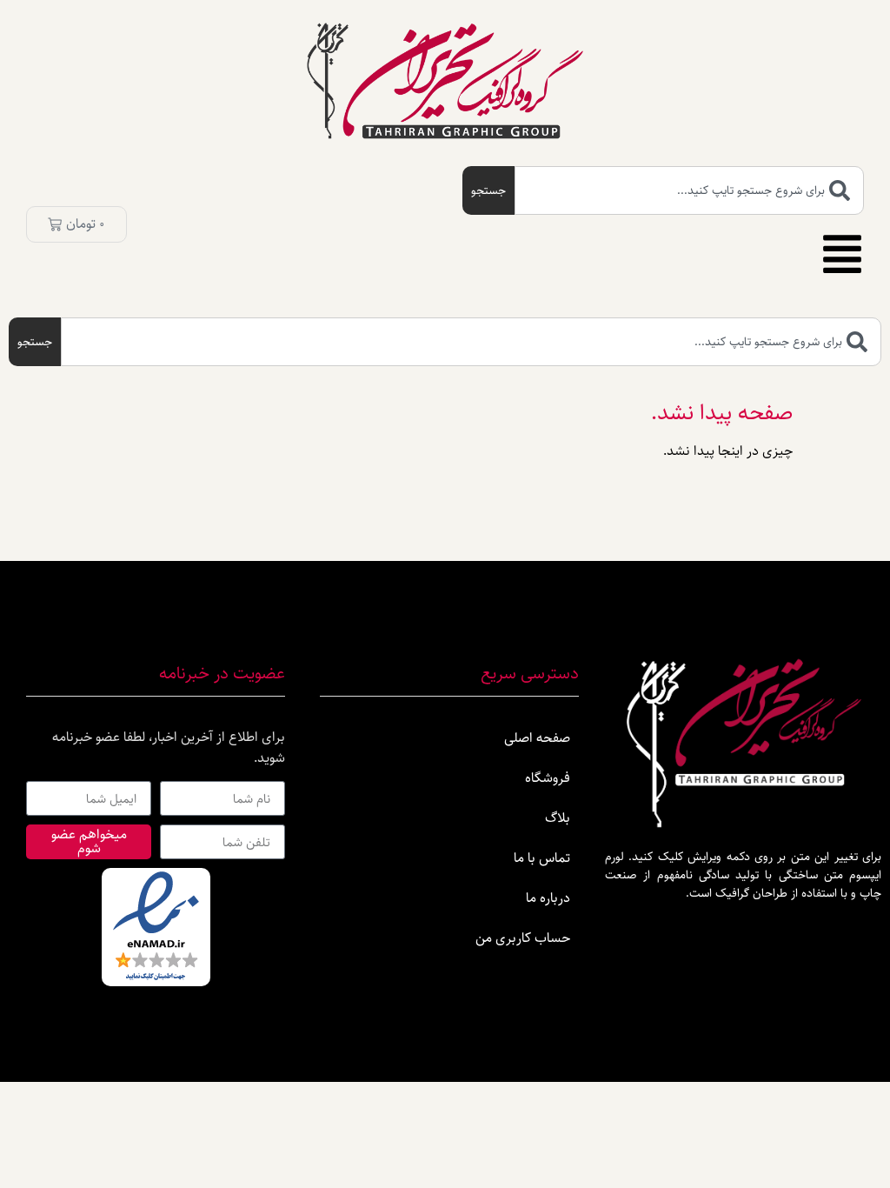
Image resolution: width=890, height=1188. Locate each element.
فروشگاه (547, 778)
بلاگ (557, 818)
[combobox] (689, 190)
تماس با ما (542, 858)
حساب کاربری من (522, 938)
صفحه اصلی (537, 738)
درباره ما (548, 898)
